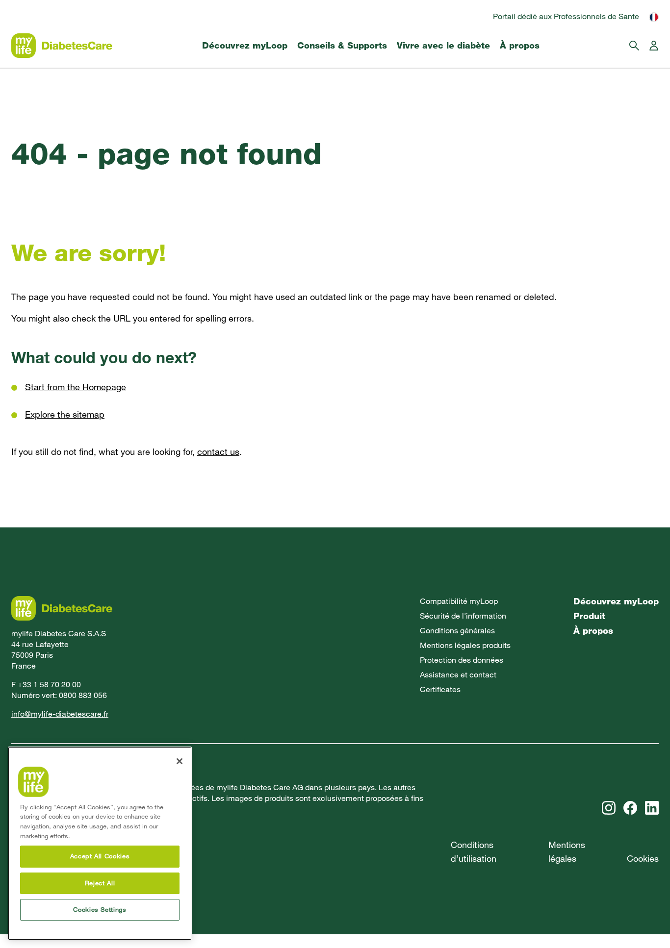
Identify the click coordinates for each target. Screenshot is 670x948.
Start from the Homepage (75, 387)
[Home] (61, 45)
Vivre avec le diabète (443, 45)
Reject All (100, 883)
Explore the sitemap (64, 414)
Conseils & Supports (342, 45)
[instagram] (609, 808)
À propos (520, 45)
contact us (218, 452)
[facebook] (630, 808)
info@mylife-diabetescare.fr (59, 714)
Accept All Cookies (100, 856)
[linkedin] (652, 808)
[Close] (179, 761)
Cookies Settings (100, 909)
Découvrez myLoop (244, 45)
